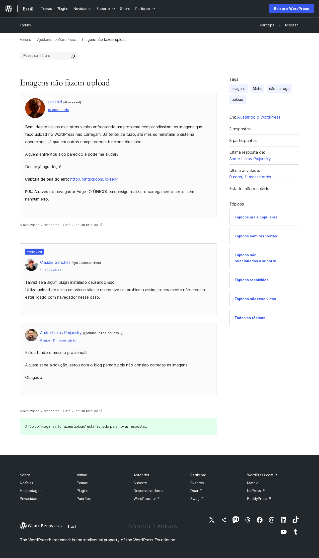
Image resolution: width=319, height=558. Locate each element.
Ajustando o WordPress (56, 39)
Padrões (84, 498)
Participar (198, 475)
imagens (238, 88)
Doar (196, 490)
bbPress (256, 490)
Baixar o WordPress (291, 8)
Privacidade (30, 498)
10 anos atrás (58, 110)
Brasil (72, 526)
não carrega (279, 88)
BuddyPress (259, 498)
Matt (253, 483)
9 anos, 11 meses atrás (58, 340)
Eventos (197, 483)
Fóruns (25, 25)
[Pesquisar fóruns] (73, 56)
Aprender (141, 475)
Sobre (25, 475)
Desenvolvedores (148, 490)
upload (237, 99)
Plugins (82, 490)
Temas (82, 483)
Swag (197, 498)
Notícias (26, 483)
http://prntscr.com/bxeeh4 (94, 179)
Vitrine (82, 475)
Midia (257, 88)
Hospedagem (31, 490)
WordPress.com (262, 475)
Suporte (140, 483)
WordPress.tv (147, 498)
